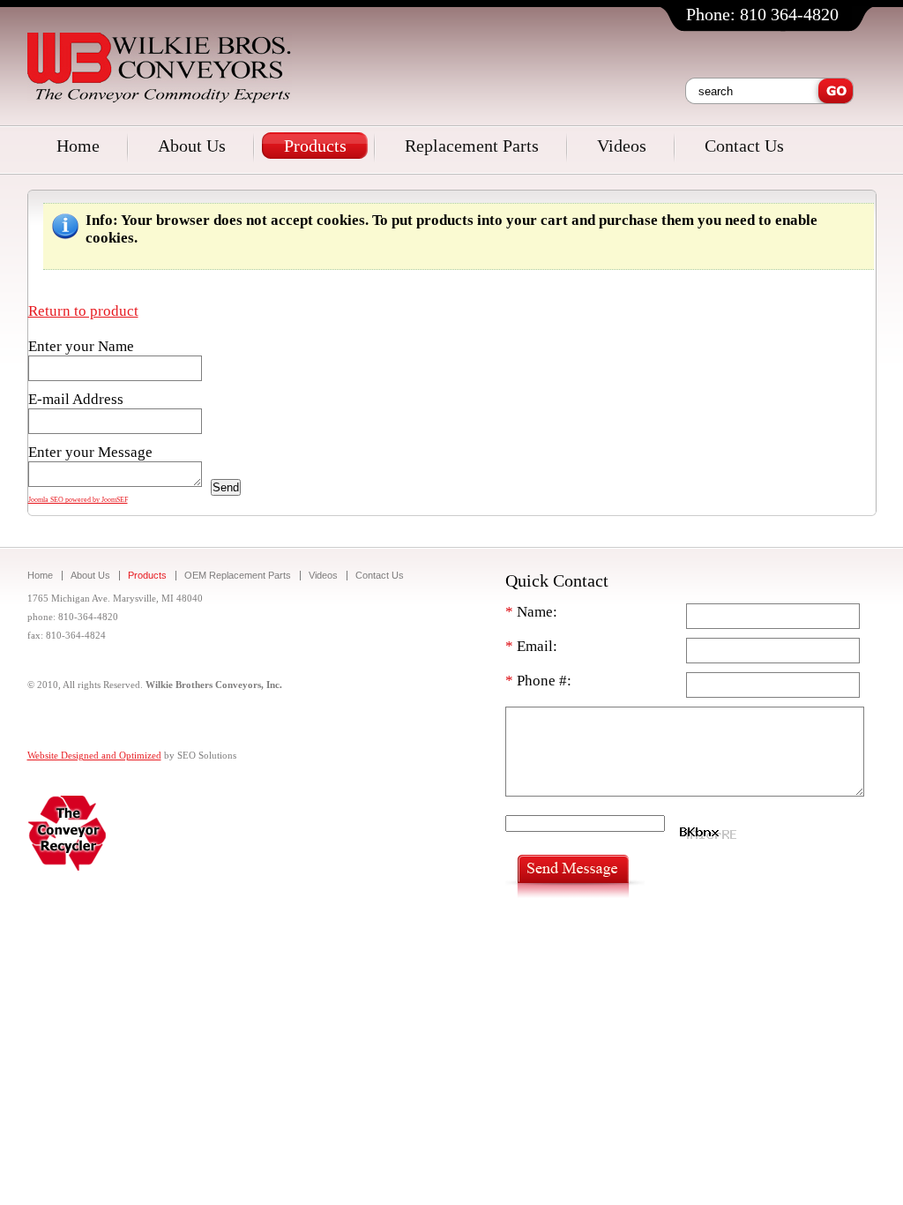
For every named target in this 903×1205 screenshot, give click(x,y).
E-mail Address (75, 399)
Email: (531, 646)
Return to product (83, 311)
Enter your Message (90, 452)
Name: (531, 611)
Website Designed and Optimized (94, 755)
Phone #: (538, 680)
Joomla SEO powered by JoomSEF (78, 500)
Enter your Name (81, 346)
